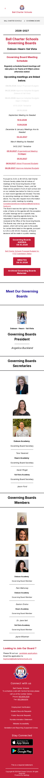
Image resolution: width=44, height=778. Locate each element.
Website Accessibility (21, 724)
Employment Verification (21, 707)
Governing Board (33, 21)
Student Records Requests (21, 711)
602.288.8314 (23, 699)
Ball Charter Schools (13, 21)
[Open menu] (5, 8)
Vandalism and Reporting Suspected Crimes (21, 728)
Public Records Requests (21, 715)
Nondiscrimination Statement (21, 719)
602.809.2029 (24, 697)
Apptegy (26, 775)
